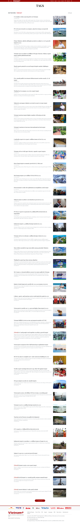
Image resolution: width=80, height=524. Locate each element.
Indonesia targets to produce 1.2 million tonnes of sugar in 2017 (31, 441)
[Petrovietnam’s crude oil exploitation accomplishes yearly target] (59, 191)
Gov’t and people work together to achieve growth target (33, 332)
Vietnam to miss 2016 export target (27, 465)
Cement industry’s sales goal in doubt (28, 489)
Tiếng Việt (52, 0)
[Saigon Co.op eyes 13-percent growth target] (59, 456)
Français (59, 0)
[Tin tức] (28, 508)
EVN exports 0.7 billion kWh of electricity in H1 (26, 429)
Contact (28, 513)
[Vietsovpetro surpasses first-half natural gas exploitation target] (59, 348)
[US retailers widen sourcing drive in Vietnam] (59, 20)
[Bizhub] (37, 508)
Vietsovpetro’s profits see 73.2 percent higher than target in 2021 (31, 308)
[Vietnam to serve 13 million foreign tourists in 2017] (59, 408)
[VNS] (45, 508)
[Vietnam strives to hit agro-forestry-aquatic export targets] (59, 154)
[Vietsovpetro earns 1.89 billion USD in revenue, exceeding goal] (59, 396)
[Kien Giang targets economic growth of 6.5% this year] (59, 167)
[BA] (68, 508)
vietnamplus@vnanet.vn (34, 519)
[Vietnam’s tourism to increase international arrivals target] (59, 130)
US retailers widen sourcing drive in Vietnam (26, 17)
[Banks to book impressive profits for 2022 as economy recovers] (59, 287)
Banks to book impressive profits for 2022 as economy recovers (31, 284)
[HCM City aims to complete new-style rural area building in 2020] (59, 360)
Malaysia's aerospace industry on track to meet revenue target (30, 103)
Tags (40, 6)
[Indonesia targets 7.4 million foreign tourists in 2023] (59, 227)
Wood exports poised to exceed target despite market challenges (31, 66)
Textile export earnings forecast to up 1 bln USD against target (30, 369)
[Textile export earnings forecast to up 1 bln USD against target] (59, 372)
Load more (40, 500)
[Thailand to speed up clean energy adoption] (59, 263)
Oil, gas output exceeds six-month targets (25, 381)
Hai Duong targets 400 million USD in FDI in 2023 (27, 175)
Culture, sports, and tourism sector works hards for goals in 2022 (31, 296)
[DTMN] (60, 508)
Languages (50, 512)
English (55, 0)
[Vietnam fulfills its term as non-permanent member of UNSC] (59, 323)
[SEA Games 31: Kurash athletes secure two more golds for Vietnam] (59, 275)
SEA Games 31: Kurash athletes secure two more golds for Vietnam (31, 272)
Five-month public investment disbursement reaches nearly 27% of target (32, 79)
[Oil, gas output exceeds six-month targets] (59, 384)
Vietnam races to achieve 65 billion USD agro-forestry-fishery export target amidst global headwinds (32, 54)
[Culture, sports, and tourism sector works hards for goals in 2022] (59, 299)
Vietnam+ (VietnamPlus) (17, 1)
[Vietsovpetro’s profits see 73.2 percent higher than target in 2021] (59, 311)
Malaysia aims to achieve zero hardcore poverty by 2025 (29, 199)
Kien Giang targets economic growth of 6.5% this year (28, 163)
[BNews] (33, 508)
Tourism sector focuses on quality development (26, 417)
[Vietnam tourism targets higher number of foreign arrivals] (59, 118)
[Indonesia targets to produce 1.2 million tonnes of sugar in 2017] (59, 444)
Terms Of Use (37, 512)
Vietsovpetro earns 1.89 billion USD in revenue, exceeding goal (30, 393)
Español (62, 0)
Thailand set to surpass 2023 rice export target (26, 91)
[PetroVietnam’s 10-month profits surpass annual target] (59, 480)
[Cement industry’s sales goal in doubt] (59, 493)
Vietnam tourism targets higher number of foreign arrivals (29, 115)
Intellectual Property (30, 512)
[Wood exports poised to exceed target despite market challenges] (59, 69)
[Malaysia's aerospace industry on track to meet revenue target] (59, 106)
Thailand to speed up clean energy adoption (25, 260)
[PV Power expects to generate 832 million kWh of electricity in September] (59, 215)
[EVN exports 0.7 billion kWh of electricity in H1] (59, 432)
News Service (59, 512)
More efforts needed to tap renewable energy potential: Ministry (31, 248)
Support (45, 512)
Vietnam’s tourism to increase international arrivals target (29, 127)
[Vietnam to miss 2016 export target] (59, 468)
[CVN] (53, 508)
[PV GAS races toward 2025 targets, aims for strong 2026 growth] (59, 32)
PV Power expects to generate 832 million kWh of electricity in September (30, 212)
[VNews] (23, 508)
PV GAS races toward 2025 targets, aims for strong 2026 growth (31, 29)
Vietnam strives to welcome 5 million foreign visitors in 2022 (30, 236)
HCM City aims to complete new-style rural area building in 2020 (31, 356)
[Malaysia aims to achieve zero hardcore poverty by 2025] (59, 203)
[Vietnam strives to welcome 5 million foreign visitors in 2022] (59, 239)
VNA (54, 512)
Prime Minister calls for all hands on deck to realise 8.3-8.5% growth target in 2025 (32, 42)
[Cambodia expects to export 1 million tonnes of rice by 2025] (59, 142)
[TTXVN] (18, 508)
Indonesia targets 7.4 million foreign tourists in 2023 (28, 224)
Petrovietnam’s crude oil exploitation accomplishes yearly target (31, 187)
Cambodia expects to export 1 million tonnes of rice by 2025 (30, 139)
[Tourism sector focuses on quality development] (59, 420)
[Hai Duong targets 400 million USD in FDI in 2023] (59, 179)
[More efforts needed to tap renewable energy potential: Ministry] (59, 251)
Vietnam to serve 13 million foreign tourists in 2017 (27, 405)
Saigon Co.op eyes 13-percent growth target (25, 453)
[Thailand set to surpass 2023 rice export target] (59, 94)
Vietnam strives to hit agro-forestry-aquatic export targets (30, 151)
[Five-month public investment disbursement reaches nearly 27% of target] (59, 81)
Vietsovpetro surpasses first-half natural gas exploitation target (31, 344)
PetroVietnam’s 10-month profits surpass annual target (32, 477)
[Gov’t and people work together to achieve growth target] (59, 336)
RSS (42, 512)
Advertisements (65, 512)
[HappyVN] (11, 508)
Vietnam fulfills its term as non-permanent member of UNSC (30, 320)
